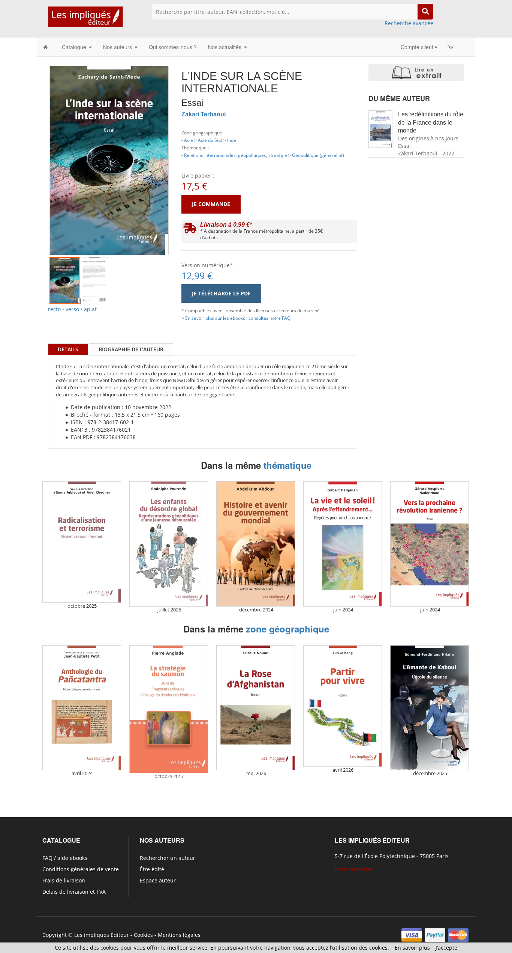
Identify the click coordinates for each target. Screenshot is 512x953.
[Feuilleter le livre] (416, 72)
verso (72, 309)
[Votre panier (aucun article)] (451, 47)
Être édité (152, 869)
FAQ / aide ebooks (64, 857)
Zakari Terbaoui (203, 114)
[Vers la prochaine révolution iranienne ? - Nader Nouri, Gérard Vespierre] (429, 543)
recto (54, 309)
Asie (188, 140)
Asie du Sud (210, 140)
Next (179, 151)
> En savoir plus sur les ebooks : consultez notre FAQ (235, 318)
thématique (287, 465)
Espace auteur (158, 880)
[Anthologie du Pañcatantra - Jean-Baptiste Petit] (81, 707)
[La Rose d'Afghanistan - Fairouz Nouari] (255, 707)
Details (68, 349)
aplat (90, 309)
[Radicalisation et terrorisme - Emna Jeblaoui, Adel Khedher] (81, 542)
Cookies (143, 934)
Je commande (211, 204)
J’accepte (446, 947)
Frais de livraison (63, 880)
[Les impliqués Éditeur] (85, 20)
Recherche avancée (409, 23)
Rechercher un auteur (167, 857)
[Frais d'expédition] (189, 229)
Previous (38, 151)
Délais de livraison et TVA (74, 891)
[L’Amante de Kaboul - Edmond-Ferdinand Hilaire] (429, 707)
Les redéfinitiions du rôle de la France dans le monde (430, 122)
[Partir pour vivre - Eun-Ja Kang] (342, 706)
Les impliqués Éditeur (101, 934)
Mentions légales (179, 934)
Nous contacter (354, 869)
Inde (231, 140)
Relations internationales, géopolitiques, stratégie (235, 155)
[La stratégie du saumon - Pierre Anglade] (168, 709)
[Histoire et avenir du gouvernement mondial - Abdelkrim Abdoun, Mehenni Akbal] (255, 543)
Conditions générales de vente (80, 869)
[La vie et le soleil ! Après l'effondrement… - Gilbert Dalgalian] (342, 543)
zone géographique (287, 628)
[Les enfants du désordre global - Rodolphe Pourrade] (168, 543)
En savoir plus (412, 947)
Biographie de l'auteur (131, 349)
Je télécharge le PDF (221, 293)
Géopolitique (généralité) (318, 155)
